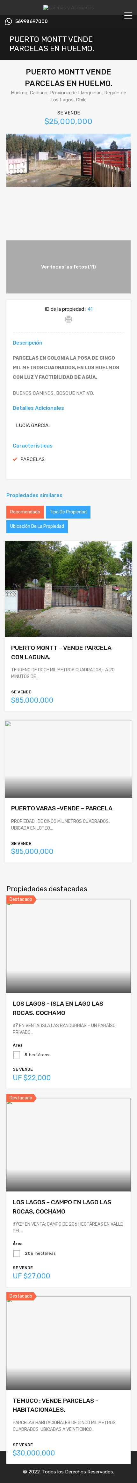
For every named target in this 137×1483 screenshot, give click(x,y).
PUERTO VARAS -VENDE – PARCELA (61, 808)
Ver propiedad (68, 974)
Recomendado (25, 512)
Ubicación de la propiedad (37, 526)
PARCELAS (32, 459)
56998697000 (31, 21)
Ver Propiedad (68, 618)
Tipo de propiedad (68, 512)
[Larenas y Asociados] (68, 8)
